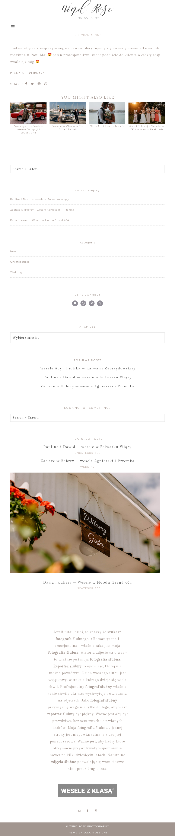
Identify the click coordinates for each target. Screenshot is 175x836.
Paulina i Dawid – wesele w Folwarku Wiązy (39, 199)
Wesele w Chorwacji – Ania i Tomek (67, 127)
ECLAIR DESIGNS (95, 832)
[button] (13, 27)
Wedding (16, 272)
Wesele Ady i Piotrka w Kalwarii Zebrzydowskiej (87, 368)
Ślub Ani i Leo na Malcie (107, 126)
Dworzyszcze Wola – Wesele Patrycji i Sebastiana (28, 129)
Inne (13, 251)
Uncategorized (20, 261)
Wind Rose (87, 8)
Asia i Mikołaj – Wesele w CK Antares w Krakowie (146, 127)
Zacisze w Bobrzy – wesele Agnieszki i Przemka (42, 209)
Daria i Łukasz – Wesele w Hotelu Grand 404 (39, 220)
